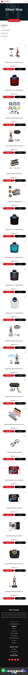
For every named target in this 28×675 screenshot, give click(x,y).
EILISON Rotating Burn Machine (14, 452)
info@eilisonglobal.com (15, 624)
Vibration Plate (4, 33)
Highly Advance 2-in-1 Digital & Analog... (14, 90)
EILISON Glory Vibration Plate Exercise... (14, 368)
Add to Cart (8, 69)
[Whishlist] (24, 46)
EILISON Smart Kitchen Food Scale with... (14, 480)
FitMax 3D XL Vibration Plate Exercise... (14, 62)
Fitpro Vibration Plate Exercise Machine (14, 145)
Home (11, 20)
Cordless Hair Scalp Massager (14, 201)
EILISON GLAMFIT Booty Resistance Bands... (14, 424)
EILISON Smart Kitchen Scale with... (14, 508)
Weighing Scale (4, 36)
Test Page (14, 653)
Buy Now (20, 69)
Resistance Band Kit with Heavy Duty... (14, 118)
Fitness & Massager (5, 30)
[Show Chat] (22, 670)
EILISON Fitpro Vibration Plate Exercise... (14, 396)
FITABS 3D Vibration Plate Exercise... (14, 173)
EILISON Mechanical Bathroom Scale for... (14, 563)
